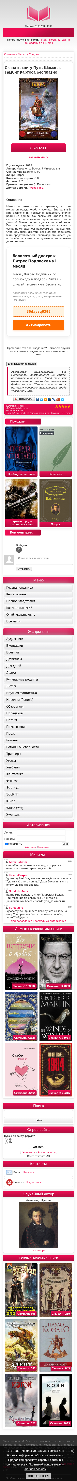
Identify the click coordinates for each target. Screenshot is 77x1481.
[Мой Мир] (50, 399)
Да (10, 1139)
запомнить (15, 843)
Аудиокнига (36, 187)
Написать (28, 1172)
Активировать (38, 325)
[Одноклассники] (46, 399)
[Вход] (19, 550)
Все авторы (38, 1250)
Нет (11, 1142)
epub (23, 413)
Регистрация (43, 847)
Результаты (28, 1152)
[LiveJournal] (54, 399)
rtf (28, 413)
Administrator (22, 408)
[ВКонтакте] (37, 399)
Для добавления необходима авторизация (38, 920)
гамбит (42, 413)
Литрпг (21, 406)
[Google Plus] (58, 399)
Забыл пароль (31, 847)
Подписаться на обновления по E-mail (47, 41)
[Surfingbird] (62, 399)
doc (18, 413)
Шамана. (55, 413)
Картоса (34, 413)
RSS (44, 39)
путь (68, 413)
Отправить (24, 568)
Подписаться (33, 1182)
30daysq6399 (39, 310)
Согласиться (38, 1476)
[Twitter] (41, 399)
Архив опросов (47, 1152)
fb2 (13, 413)
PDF (63, 413)
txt (48, 413)
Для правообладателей (22, 363)
